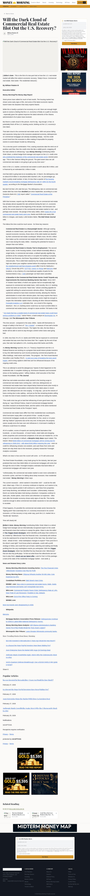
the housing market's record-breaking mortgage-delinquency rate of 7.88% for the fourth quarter (29, 181)
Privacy (5, 734)
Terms (11, 734)
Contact (48, 886)
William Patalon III (16, 809)
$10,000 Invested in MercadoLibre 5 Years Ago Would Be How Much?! (30, 641)
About (73, 2)
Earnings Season (23, 6)
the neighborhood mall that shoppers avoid (21, 266)
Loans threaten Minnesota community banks (41, 631)
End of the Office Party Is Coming (25, 597)
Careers (48, 874)
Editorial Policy (50, 876)
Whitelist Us (71, 876)
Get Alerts (74, 43)
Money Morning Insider (52, 881)
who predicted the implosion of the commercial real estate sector (25, 157)
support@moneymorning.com (15, 881)
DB (19, 194)
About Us (49, 871)
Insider (81, 2)
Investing (51, 2)
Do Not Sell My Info (73, 884)
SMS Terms (80, 37)
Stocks (44, 2)
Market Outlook (33, 6)
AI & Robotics (14, 6)
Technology (59, 2)
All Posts (67, 2)
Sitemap (70, 886)
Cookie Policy (72, 881)
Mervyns (50, 268)
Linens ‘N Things (37, 268)
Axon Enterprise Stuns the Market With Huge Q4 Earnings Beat (28, 650)
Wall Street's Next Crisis (34, 580)
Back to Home (10, 13)
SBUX (8, 268)
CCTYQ (27, 268)
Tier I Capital (29, 325)
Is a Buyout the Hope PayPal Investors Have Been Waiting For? (28, 645)
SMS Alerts (49, 884)
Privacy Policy (73, 37)
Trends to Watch (35, 2)
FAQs (69, 871)
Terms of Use (72, 874)
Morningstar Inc (49, 315)
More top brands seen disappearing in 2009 (18, 605)
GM (24, 274)
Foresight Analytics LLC (14, 303)
